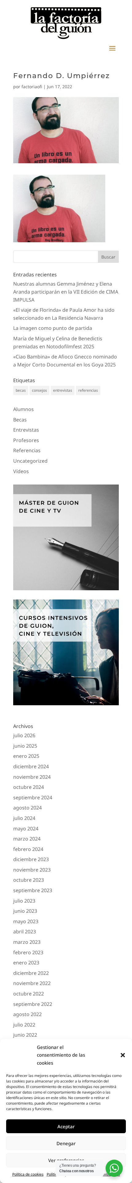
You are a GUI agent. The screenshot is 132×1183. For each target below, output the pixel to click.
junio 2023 (25, 911)
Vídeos (21, 471)
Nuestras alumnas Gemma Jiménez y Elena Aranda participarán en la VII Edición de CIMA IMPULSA (65, 291)
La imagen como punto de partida (52, 328)
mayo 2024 (25, 828)
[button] (123, 1055)
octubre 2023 (28, 879)
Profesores (26, 440)
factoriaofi (31, 86)
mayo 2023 (25, 921)
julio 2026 (24, 735)
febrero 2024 (28, 849)
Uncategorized (30, 460)
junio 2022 (25, 1034)
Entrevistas (26, 429)
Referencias (27, 450)
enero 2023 (26, 962)
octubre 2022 (28, 993)
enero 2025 (26, 756)
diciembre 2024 (31, 766)
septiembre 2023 (32, 890)
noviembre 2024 (32, 777)
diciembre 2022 (31, 973)
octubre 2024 (28, 787)
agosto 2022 (27, 1014)
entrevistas (62, 390)
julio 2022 (24, 1024)
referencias (88, 390)
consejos (39, 390)
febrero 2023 (28, 952)
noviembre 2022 (32, 983)
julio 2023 (24, 900)
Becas (20, 419)
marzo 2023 (27, 942)
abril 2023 (24, 931)
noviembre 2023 (32, 869)
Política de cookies (28, 1174)
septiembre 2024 (32, 797)
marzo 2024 (27, 838)
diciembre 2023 (31, 859)
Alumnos (23, 409)
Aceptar (66, 1126)
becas (21, 390)
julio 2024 (24, 818)
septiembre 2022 (32, 1004)
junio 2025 (25, 745)
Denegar (66, 1143)
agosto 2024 (27, 807)
